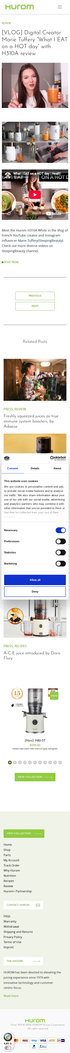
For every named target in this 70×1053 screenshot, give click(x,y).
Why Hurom (12, 870)
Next (35, 306)
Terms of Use (12, 942)
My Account (11, 860)
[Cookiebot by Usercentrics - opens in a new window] (50, 458)
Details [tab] (35, 468)
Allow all (35, 579)
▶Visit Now (10, 262)
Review (6, 23)
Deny (35, 591)
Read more (11, 996)
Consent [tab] (12, 468)
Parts (7, 855)
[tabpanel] (35, 718)
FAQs (7, 916)
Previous (35, 296)
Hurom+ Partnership (18, 891)
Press (8, 409)
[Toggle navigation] (60, 7)
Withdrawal (11, 927)
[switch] (61, 541)
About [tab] (57, 468)
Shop (7, 850)
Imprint (9, 947)
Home (8, 845)
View (54, 696)
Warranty (10, 921)
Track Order (12, 865)
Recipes (21, 646)
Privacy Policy (13, 937)
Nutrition (10, 876)
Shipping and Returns (18, 932)
